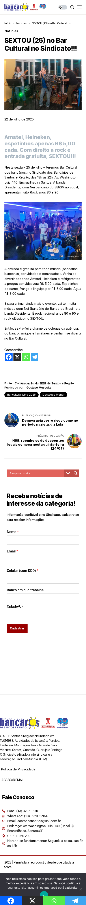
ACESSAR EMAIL (12, 780)
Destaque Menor (53, 394)
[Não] (80, 889)
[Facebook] (9, 357)
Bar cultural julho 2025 (21, 394)
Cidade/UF (15, 606)
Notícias (21, 23)
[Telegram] (34, 357)
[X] (17, 357)
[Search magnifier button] (75, 473)
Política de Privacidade (18, 769)
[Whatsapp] (26, 357)
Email (12, 551)
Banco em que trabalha (25, 590)
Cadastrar (17, 628)
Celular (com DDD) (22, 571)
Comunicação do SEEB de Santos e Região (44, 383)
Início (7, 23)
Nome (13, 532)
